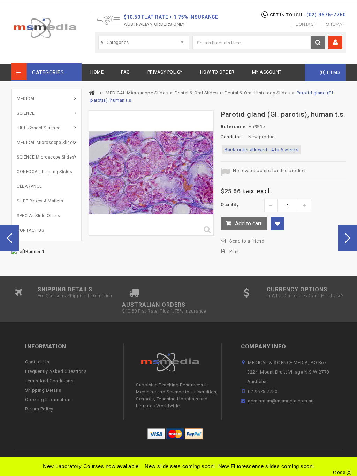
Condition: (232, 136)
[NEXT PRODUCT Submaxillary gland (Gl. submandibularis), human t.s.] (347, 238)
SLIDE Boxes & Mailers (40, 201)
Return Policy (39, 409)
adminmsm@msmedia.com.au (281, 401)
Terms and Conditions (49, 380)
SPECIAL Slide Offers (38, 215)
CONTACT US (30, 230)
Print (234, 251)
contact (306, 24)
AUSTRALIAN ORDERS (153, 304)
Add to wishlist (277, 223)
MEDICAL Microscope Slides (46, 142)
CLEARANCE (29, 186)
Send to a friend (246, 241)
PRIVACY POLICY (165, 72)
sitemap (335, 24)
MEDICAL (26, 98)
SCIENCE (26, 113)
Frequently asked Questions (55, 371)
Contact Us (37, 361)
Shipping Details (43, 390)
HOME (97, 72)
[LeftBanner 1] (27, 251)
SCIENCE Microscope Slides (46, 157)
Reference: (234, 126)
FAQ (125, 72)
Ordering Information (47, 399)
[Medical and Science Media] (50, 28)
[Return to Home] (92, 93)
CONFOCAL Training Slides (44, 171)
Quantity (229, 204)
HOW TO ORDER (217, 72)
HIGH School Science (39, 127)
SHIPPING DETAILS (65, 289)
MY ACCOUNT (267, 72)
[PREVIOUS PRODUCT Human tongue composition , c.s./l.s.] (9, 238)
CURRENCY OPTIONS (297, 289)
